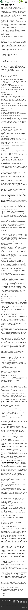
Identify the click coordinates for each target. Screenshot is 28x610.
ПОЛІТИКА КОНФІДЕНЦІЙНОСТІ (9, 600)
